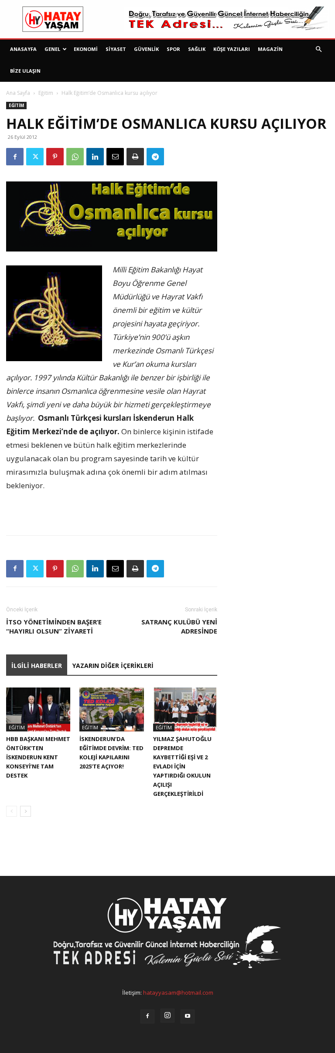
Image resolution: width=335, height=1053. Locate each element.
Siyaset (116, 49)
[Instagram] (167, 1016)
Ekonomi (86, 49)
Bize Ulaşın (25, 70)
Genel (52, 49)
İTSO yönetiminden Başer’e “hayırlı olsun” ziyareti (54, 626)
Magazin (270, 49)
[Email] (115, 156)
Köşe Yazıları (231, 49)
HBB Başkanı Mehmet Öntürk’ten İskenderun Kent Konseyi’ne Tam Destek (38, 757)
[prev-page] (11, 811)
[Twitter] (35, 156)
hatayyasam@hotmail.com (178, 992)
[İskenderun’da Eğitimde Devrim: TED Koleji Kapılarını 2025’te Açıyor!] (111, 709)
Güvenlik (146, 49)
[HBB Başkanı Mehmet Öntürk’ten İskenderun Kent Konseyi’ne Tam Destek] (38, 709)
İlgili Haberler (36, 665)
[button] (318, 49)
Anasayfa (23, 49)
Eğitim (45, 93)
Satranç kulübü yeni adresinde (179, 626)
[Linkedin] (95, 156)
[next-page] (25, 811)
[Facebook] (15, 156)
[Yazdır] (135, 156)
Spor (173, 49)
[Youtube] (188, 1016)
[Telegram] (155, 156)
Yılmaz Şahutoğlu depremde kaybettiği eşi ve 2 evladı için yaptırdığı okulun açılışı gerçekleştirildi (182, 766)
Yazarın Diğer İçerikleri (113, 665)
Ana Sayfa (18, 93)
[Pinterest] (55, 156)
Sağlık (196, 49)
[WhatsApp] (75, 156)
